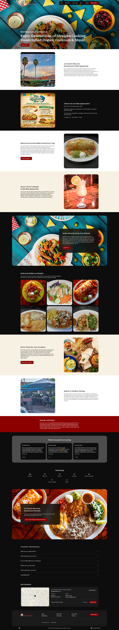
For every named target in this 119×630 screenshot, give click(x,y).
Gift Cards (59, 616)
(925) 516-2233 (68, 595)
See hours (85, 602)
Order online (93, 602)
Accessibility (53, 622)
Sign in (87, 3)
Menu (62, 3)
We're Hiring (44, 616)
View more (24, 453)
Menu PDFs (67, 3)
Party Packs (75, 3)
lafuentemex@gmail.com (70, 597)
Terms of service (45, 622)
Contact (73, 616)
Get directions (92, 590)
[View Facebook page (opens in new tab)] (19, 628)
